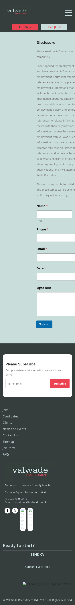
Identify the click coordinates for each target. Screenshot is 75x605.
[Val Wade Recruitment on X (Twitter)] (15, 511)
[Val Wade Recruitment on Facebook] (7, 511)
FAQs (6, 454)
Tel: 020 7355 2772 (16, 498)
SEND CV (37, 554)
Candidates (10, 416)
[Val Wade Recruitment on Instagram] (30, 519)
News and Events (14, 429)
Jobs (6, 410)
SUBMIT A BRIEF (37, 567)
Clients (7, 423)
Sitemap (8, 442)
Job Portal (9, 448)
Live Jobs (54, 27)
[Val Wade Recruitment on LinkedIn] (23, 519)
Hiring (25, 27)
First (39, 220)
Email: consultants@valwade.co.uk (25, 502)
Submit (44, 324)
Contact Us (10, 435)
